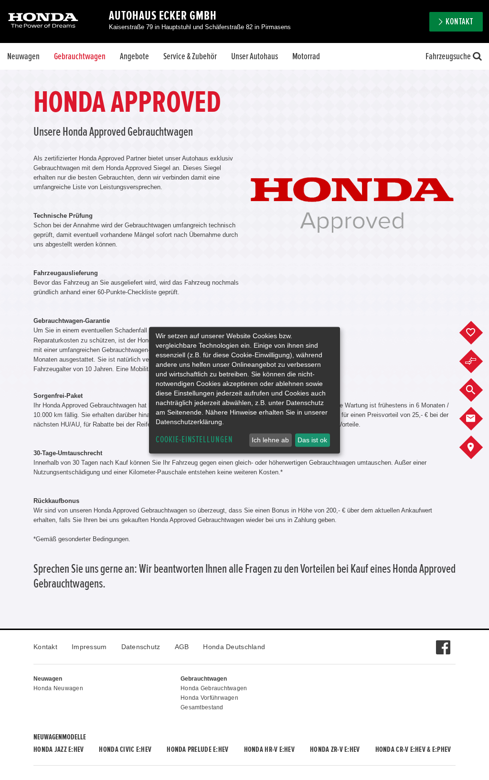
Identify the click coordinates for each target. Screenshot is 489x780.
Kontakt (45, 647)
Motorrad (306, 56)
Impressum (89, 647)
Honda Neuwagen (58, 688)
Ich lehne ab (270, 440)
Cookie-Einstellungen (194, 439)
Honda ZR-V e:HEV (335, 749)
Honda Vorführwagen (209, 698)
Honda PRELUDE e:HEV (197, 749)
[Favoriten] (478, 333)
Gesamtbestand (202, 707)
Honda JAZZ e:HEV (58, 749)
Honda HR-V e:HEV (269, 749)
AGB (182, 647)
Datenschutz (140, 647)
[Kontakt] (478, 419)
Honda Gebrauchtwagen (214, 688)
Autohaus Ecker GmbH (163, 16)
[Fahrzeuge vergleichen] (478, 362)
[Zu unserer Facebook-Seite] (442, 642)
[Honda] (43, 21)
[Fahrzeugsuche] (478, 390)
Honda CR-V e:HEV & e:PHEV (413, 749)
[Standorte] (478, 447)
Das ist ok (312, 440)
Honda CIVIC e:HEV (125, 749)
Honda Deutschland (234, 647)
